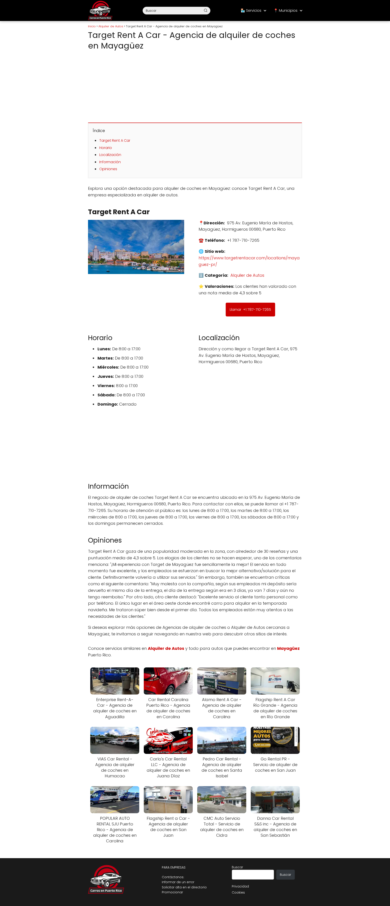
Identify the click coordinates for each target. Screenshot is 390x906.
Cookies (238, 892)
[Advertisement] (195, 85)
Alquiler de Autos (247, 275)
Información (110, 162)
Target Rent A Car (114, 140)
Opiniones (108, 169)
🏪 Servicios (251, 10)
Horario (105, 147)
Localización (110, 154)
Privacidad (240, 886)
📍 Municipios (285, 10)
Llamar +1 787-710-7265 (250, 309)
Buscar (237, 867)
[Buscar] (205, 10)
